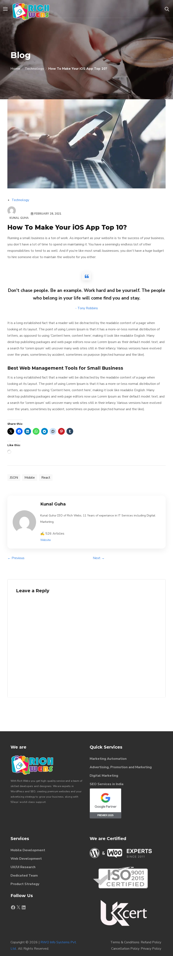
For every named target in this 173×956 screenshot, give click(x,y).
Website (45, 540)
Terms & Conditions (124, 942)
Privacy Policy (151, 948)
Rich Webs (23, 781)
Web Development (26, 858)
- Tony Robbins (86, 308)
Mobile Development (28, 850)
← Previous (15, 558)
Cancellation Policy (125, 948)
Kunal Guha (19, 218)
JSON (14, 477)
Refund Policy (151, 942)
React (45, 477)
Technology (34, 68)
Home (15, 68)
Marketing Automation (108, 758)
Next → (99, 558)
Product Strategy (25, 884)
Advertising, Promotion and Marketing (121, 767)
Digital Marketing (104, 775)
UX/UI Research (23, 867)
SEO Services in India (106, 784)
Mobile (29, 477)
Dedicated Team (24, 875)
